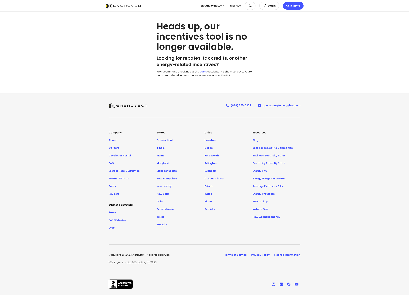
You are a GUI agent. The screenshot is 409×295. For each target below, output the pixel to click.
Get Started (293, 5)
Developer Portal (120, 155)
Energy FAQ (259, 171)
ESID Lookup (260, 201)
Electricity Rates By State (268, 163)
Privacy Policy (260, 255)
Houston (210, 140)
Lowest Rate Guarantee (124, 171)
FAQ (111, 163)
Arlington (210, 163)
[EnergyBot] (128, 105)
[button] (213, 5)
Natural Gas (260, 209)
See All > (162, 224)
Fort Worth (211, 155)
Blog (255, 140)
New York (163, 194)
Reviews (114, 194)
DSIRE (203, 71)
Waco (208, 194)
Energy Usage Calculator (268, 178)
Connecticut (165, 140)
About (113, 140)
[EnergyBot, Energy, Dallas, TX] (121, 284)
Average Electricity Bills (267, 186)
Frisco (208, 186)
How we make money (266, 217)
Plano (208, 201)
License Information (287, 255)
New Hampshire (167, 178)
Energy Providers (263, 194)
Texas (112, 212)
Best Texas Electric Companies (272, 148)
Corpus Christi (214, 178)
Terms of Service (235, 255)
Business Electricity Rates (269, 155)
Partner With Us (119, 178)
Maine (160, 155)
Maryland (163, 163)
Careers (114, 148)
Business (235, 6)
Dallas (208, 148)
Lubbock (210, 171)
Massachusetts (167, 171)
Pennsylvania (117, 220)
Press (112, 186)
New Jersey (164, 186)
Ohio (112, 228)
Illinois (161, 148)
